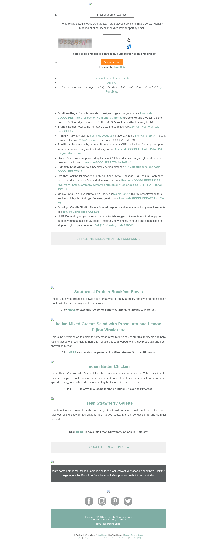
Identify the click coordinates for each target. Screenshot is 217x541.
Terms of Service (137, 535)
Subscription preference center (112, 78)
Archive (111, 82)
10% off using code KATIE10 (81, 211)
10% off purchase (88, 140)
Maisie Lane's (121, 193)
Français (95, 538)
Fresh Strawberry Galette (108, 403)
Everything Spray (145, 135)
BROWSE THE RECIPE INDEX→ (108, 447)
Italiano (108, 538)
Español (102, 538)
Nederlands (116, 538)
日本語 (138, 538)
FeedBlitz (119, 67)
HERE (72, 352)
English (79, 538)
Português (86, 538)
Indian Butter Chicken (108, 366)
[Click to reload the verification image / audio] (128, 46)
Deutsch (132, 538)
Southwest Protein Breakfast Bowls (108, 291)
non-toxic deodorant (102, 135)
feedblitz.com (103, 535)
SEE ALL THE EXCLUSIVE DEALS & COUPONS (107, 238)
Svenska (125, 538)
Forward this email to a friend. (108, 524)
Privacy (127, 535)
